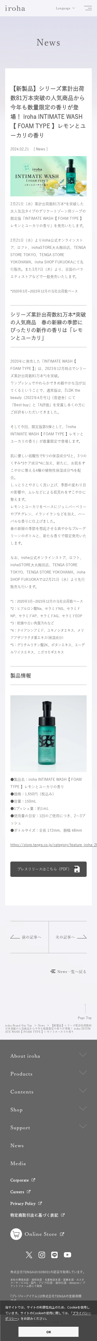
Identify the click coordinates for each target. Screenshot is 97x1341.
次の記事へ (65, 937)
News (41, 1025)
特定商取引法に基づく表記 (34, 1215)
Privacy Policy (22, 1203)
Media (18, 1163)
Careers (17, 1192)
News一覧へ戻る (72, 971)
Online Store (41, 1234)
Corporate (19, 1180)
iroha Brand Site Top (18, 1025)
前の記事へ (31, 937)
